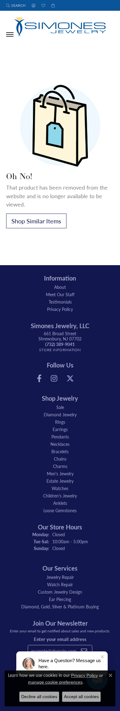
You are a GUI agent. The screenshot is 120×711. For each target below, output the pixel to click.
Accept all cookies (81, 696)
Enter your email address (60, 639)
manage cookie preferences (55, 682)
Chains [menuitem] (60, 459)
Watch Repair (60, 584)
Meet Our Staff (60, 294)
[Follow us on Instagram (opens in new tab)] (54, 378)
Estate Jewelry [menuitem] (60, 481)
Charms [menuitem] (60, 466)
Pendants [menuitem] (60, 437)
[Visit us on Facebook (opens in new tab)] (39, 378)
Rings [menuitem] (60, 422)
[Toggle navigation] (10, 34)
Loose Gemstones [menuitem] (60, 510)
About (60, 287)
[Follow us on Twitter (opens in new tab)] (70, 378)
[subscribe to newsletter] (84, 650)
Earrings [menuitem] (60, 429)
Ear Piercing (60, 599)
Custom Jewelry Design (60, 592)
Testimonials (60, 302)
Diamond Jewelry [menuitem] (60, 414)
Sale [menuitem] (60, 407)
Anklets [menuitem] (60, 503)
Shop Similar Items (36, 221)
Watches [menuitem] (60, 488)
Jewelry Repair (60, 577)
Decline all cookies (39, 696)
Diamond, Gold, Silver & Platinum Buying (60, 606)
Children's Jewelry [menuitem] (60, 496)
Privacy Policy (60, 309)
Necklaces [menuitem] (60, 444)
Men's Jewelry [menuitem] (60, 473)
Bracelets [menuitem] (60, 451)
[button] (16, 5)
